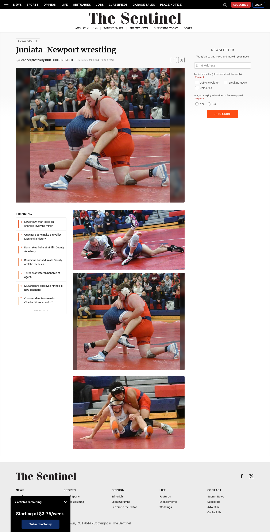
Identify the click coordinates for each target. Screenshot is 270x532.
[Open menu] (6, 4)
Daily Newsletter (209, 82)
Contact (214, 490)
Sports (32, 4)
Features (165, 496)
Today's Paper (114, 28)
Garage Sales (144, 4)
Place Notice (171, 4)
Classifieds (118, 4)
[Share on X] (181, 60)
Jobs (100, 4)
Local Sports (28, 41)
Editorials (118, 496)
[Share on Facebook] (174, 60)
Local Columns (121, 501)
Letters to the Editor (124, 507)
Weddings (165, 507)
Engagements (168, 501)
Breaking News (238, 82)
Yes (202, 103)
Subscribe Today (166, 28)
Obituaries (82, 4)
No (214, 103)
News (17, 4)
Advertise (213, 507)
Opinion (50, 4)
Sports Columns (74, 501)
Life (65, 4)
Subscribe (241, 4)
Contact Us (214, 512)
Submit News (139, 28)
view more (40, 310)
